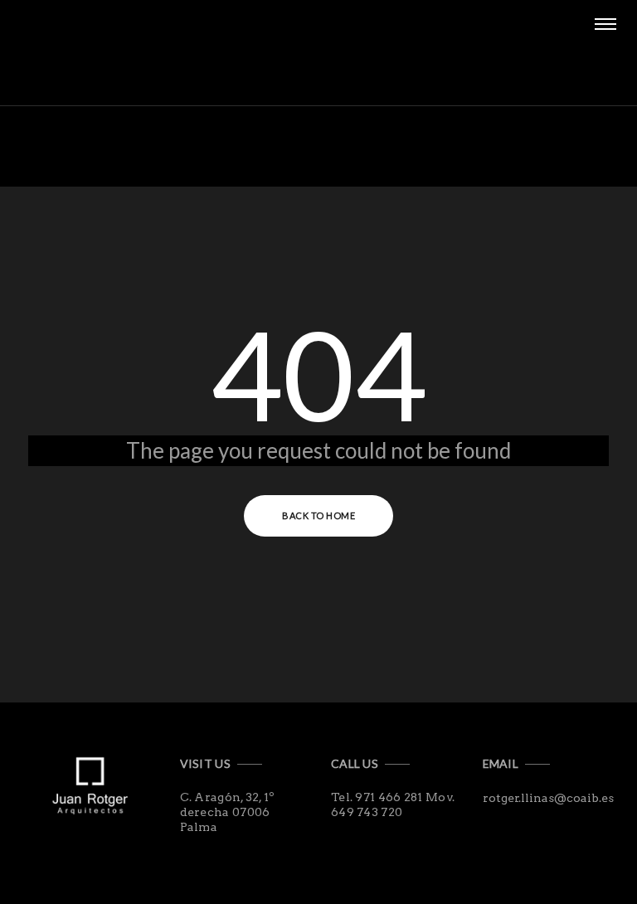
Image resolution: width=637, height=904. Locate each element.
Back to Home (318, 515)
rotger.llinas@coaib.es (548, 797)
